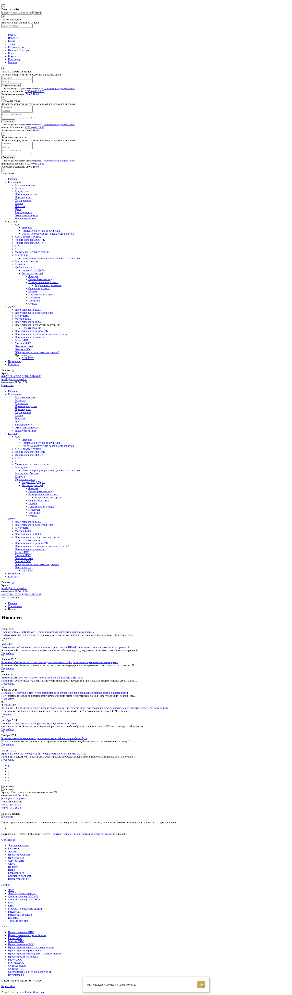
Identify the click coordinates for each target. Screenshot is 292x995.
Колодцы (20, 264)
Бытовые (27, 227)
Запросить (8, 157)
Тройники (34, 300)
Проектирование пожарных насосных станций (42, 334)
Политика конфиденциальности (69, 834)
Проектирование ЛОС (28, 321)
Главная (12, 179)
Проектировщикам (26, 194)
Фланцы (33, 276)
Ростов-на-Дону (17, 47)
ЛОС (18, 224)
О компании (15, 394)
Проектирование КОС (34, 327)
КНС (18, 248)
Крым (11, 41)
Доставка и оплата (25, 185)
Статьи (19, 203)
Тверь (11, 44)
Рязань (12, 34)
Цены (18, 209)
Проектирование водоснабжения (34, 312)
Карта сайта (8, 986)
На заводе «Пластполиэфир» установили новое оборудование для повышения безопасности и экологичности (64, 692)
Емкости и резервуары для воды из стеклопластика (51, 258)
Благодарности (23, 212)
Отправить (8, 121)
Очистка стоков (24, 346)
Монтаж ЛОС (23, 343)
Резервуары (21, 255)
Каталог (12, 433)
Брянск (12, 56)
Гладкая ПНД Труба (33, 270)
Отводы (33, 303)
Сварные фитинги (39, 288)
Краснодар (14, 59)
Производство (23, 197)
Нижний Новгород (19, 50)
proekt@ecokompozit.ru (14, 379)
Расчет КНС (22, 315)
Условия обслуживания (104, 834)
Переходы (34, 297)
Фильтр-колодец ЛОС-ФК (30, 239)
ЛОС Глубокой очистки (28, 236)
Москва (12, 62)
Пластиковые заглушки (41, 294)
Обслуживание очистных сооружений (37, 352)
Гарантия (20, 188)
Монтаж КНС (23, 318)
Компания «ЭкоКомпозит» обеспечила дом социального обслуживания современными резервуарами (59, 662)
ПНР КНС (28, 358)
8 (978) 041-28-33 (34, 91)
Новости (20, 206)
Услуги (12, 518)
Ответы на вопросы (26, 215)
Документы (21, 191)
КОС (18, 245)
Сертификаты (23, 200)
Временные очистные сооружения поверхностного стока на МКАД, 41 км (44, 753)
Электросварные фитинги (43, 282)
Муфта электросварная (48, 285)
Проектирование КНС (28, 309)
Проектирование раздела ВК (31, 331)
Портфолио (14, 361)
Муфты (32, 291)
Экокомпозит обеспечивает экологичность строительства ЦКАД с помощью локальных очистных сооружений (65, 647)
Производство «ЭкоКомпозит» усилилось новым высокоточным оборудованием (47, 632)
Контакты (13, 364)
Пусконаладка (23, 567)
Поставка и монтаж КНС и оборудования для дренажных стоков (38, 723)
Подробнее (7, 638)
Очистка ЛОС (23, 349)
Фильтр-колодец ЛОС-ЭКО (31, 242)
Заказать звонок (11, 85)
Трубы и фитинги (25, 267)
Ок (201, 984)
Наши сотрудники (25, 218)
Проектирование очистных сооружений (38, 537)
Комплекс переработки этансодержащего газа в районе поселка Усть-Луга (44, 738)
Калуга (12, 53)
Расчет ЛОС (22, 340)
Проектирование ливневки (30, 337)
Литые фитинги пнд (40, 279)
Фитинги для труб (32, 273)
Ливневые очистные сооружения (41, 230)
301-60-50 (11, 376)
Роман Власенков (35, 992)
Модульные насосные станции (32, 251)
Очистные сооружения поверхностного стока (48, 233)
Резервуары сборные (27, 261)
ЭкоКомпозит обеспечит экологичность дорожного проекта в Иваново (42, 677)
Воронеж (13, 37)
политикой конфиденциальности (59, 88)
